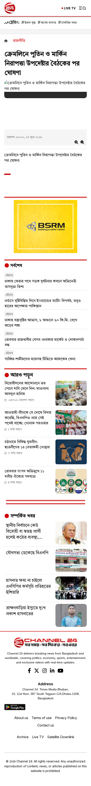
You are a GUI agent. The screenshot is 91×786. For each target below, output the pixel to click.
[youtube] (60, 671)
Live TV (38, 737)
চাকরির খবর (69, 22)
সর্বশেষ (15, 266)
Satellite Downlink (60, 737)
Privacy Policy (66, 718)
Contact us (45, 725)
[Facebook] (29, 671)
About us (21, 718)
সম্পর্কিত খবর (22, 516)
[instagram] (44, 671)
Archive (23, 737)
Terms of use (42, 718)
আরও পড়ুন (21, 375)
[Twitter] (36, 671)
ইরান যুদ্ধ (30, 22)
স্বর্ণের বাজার (48, 22)
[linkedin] (52, 671)
